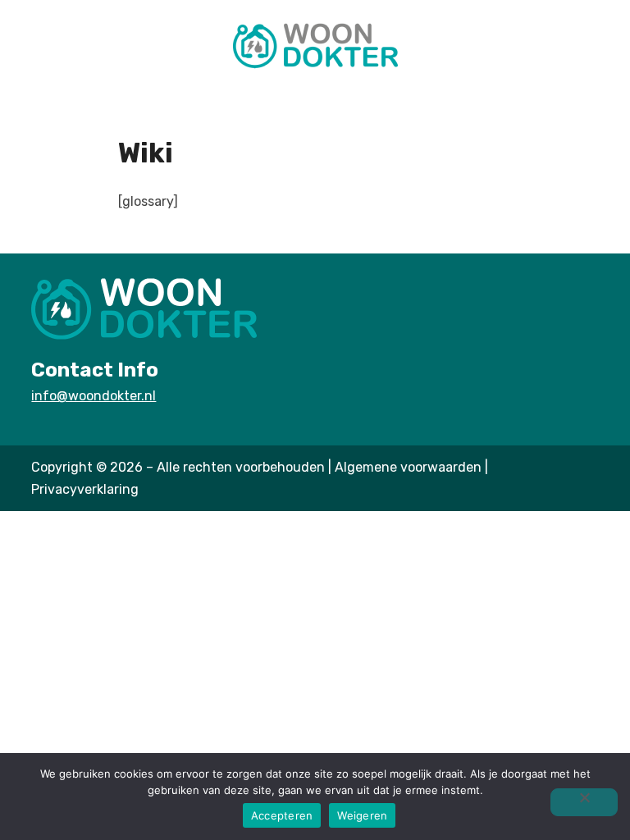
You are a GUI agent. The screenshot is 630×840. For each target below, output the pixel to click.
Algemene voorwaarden (408, 467)
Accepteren (282, 815)
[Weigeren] (584, 802)
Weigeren (362, 815)
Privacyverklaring (85, 489)
